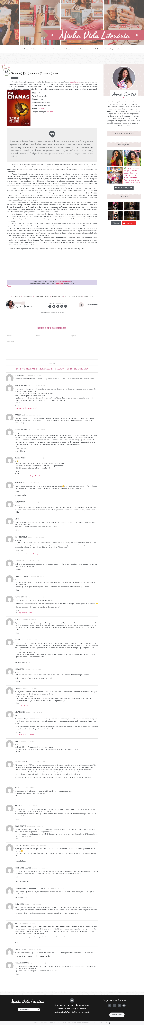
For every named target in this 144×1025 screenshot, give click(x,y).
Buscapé (50, 111)
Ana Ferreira (20, 712)
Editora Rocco (28, 296)
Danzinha (18, 483)
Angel (17, 519)
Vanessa (18, 561)
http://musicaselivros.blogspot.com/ (27, 476)
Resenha (69, 49)
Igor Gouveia (20, 375)
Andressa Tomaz (21, 576)
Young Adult (88, 296)
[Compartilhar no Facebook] (49, 306)
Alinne (17, 688)
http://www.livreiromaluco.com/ (25, 408)
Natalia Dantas (20, 458)
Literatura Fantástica (42, 296)
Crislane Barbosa (22, 963)
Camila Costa (20, 502)
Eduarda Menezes (22, 762)
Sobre (35, 49)
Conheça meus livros (115, 49)
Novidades (84, 49)
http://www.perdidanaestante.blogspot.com (30, 554)
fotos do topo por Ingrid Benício (95, 1023)
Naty (16, 923)
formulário (59, 283)
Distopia (17, 296)
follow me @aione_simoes (123, 187)
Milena (17, 806)
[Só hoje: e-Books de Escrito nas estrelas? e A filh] (132, 158)
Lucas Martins (20, 826)
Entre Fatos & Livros (23, 868)
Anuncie (58, 49)
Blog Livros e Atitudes (25, 612)
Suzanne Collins (57, 296)
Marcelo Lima (20, 415)
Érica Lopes (19, 669)
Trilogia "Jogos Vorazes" (73, 296)
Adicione (41, 108)
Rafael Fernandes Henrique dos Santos (30, 888)
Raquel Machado (21, 429)
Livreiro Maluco (21, 385)
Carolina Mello (21, 537)
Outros (97, 49)
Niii (16, 788)
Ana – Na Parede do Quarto (24, 734)
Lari (16, 741)
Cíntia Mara (19, 904)
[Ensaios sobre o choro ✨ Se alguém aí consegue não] (115, 175)
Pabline (18, 640)
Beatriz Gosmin (21, 597)
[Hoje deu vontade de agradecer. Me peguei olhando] (132, 175)
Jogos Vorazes (75, 82)
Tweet (9, 286)
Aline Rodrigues (21, 949)
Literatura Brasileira (64, 281)
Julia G (17, 619)
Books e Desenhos (21, 705)
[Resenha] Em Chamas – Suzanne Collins (35, 73)
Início (26, 49)
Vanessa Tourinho (22, 845)
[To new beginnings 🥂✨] (115, 158)
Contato (48, 49)
